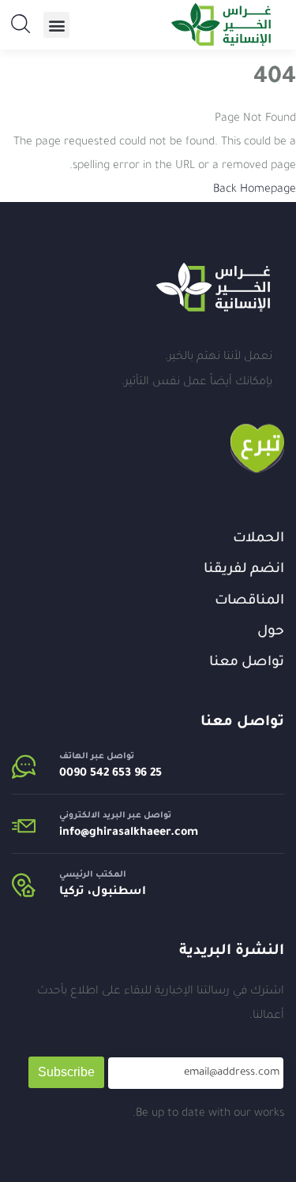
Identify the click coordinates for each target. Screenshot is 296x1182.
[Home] (213, 287)
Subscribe (66, 1072)
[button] (56, 25)
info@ (74, 833)
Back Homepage (254, 190)
